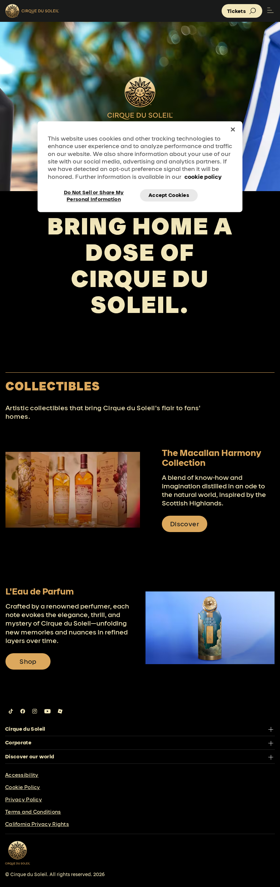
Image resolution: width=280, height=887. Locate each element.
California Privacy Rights (37, 824)
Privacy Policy (23, 799)
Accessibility (22, 775)
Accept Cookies (169, 195)
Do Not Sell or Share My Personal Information (94, 195)
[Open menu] (270, 11)
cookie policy (203, 176)
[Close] (232, 129)
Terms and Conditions (33, 812)
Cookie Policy (22, 787)
